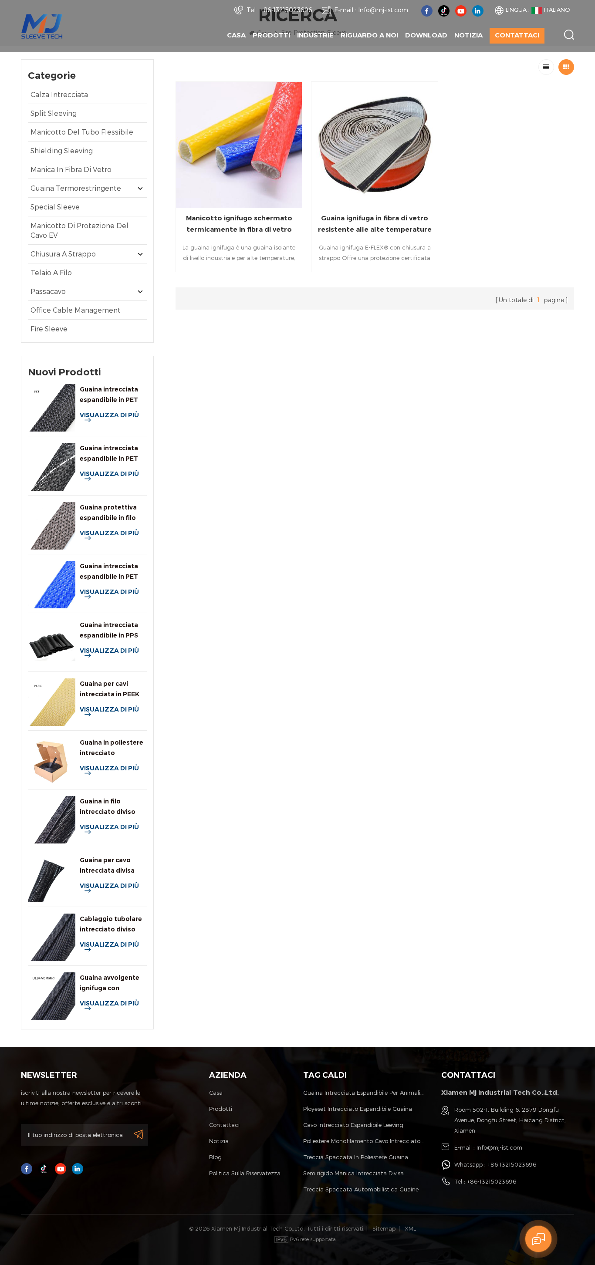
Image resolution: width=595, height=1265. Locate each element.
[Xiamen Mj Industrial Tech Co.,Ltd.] (42, 25)
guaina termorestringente (75, 188)
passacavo (48, 291)
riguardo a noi (369, 35)
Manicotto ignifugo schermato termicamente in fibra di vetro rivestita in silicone (239, 224)
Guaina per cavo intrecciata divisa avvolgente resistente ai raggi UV (109, 866)
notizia (468, 35)
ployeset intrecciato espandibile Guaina (357, 1108)
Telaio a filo (51, 272)
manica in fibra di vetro (71, 169)
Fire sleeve (49, 328)
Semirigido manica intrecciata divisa (353, 1173)
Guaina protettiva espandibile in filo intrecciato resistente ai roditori (113, 513)
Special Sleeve (55, 206)
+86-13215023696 (286, 9)
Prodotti (271, 35)
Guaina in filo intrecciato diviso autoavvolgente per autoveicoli (111, 807)
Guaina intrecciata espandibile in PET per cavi (109, 572)
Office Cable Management (75, 310)
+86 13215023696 (511, 1164)
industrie (315, 35)
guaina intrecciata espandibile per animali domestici (363, 1092)
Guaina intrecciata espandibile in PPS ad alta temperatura (112, 631)
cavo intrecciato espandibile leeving (353, 1124)
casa (216, 1092)
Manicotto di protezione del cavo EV (79, 230)
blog (215, 1157)
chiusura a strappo (63, 254)
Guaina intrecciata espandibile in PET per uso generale (109, 395)
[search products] (569, 35)
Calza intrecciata (59, 94)
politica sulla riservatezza (245, 1173)
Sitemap (384, 1228)
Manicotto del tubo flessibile (81, 132)
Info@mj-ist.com (383, 9)
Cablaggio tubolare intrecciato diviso (111, 924)
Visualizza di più (109, 415)
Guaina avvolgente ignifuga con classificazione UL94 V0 (112, 983)
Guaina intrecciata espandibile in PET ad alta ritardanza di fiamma (112, 454)
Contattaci (517, 35)
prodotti (220, 1108)
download (426, 35)
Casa (236, 35)
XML (410, 1228)
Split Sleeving (53, 113)
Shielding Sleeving (61, 150)
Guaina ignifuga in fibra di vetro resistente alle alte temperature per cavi (375, 224)
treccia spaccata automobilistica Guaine (361, 1189)
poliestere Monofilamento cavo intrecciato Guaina (363, 1140)
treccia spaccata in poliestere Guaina (355, 1157)
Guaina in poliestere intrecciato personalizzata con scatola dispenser (111, 748)
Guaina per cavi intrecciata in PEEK (109, 689)
